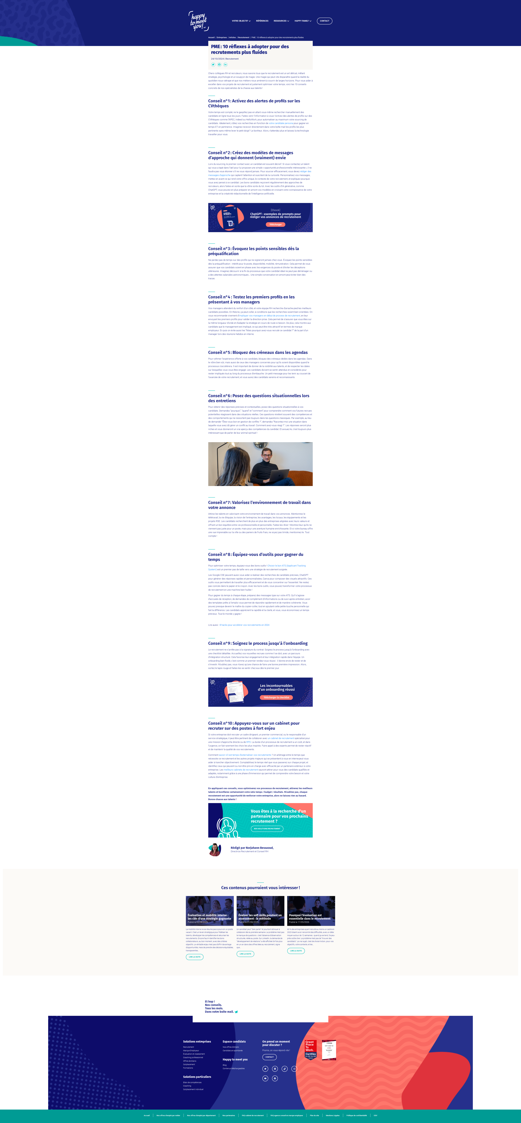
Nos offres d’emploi (231, 1047)
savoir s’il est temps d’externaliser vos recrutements (245, 755)
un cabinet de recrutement (281, 738)
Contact (324, 21)
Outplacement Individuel (193, 1089)
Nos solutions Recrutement (267, 829)
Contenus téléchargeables (234, 1068)
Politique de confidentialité (357, 1115)
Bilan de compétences (192, 1082)
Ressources (280, 21)
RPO (248, 742)
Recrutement (232, 58)
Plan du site (314, 1115)
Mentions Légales (333, 1115)
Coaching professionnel (193, 1057)
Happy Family (302, 21)
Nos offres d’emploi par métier (168, 1115)
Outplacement (189, 1064)
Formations (188, 1068)
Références (262, 21)
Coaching (187, 1086)
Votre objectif (240, 21)
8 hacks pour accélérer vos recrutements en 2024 (244, 625)
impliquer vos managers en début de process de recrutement (269, 315)
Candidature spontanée (233, 1050)
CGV (375, 1115)
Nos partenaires (229, 1115)
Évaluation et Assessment (194, 1054)
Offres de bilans (189, 1061)
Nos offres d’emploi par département (201, 1115)
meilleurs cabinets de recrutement (241, 769)
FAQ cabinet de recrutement (253, 1115)
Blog (225, 1065)
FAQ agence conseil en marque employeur (287, 1115)
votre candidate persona (281, 123)
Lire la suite (194, 957)
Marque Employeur (191, 1050)
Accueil (147, 1115)
